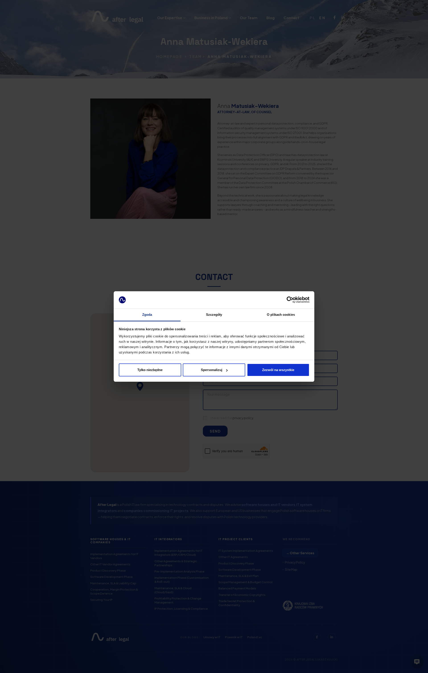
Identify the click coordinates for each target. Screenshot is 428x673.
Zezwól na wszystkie (278, 370)
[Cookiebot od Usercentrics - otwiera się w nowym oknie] (289, 300)
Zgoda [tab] (147, 314)
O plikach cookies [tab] (281, 314)
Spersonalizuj (211, 370)
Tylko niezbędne (150, 370)
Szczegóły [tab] (214, 314)
